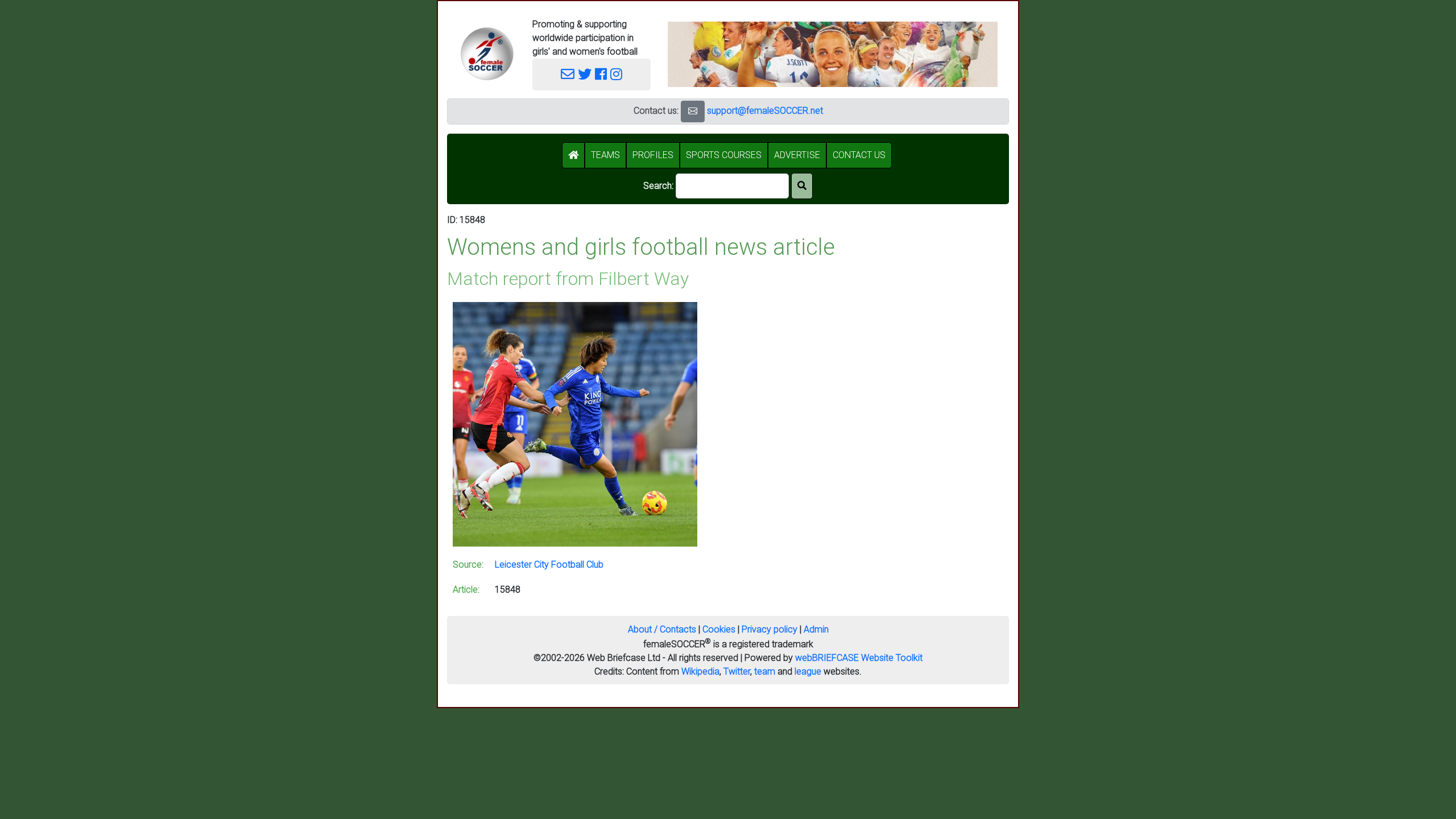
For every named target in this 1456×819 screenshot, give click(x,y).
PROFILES (652, 155)
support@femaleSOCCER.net (765, 110)
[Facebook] (601, 74)
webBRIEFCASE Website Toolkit (859, 657)
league (808, 671)
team (764, 671)
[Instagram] (616, 74)
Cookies (718, 629)
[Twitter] (585, 74)
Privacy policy (769, 629)
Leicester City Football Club (549, 564)
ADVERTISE (797, 155)
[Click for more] (575, 423)
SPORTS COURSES (724, 155)
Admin (816, 629)
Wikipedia (700, 671)
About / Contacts (662, 629)
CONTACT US (859, 155)
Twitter (736, 671)
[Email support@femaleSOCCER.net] (567, 74)
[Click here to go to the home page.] (487, 53)
